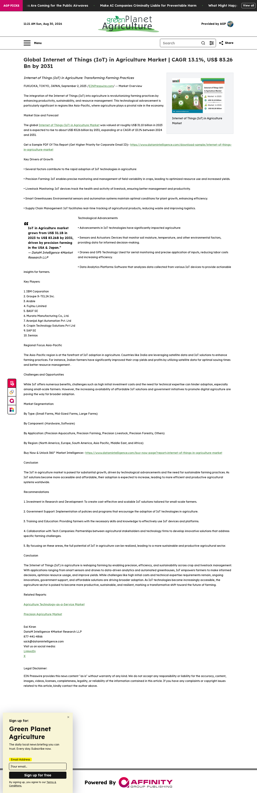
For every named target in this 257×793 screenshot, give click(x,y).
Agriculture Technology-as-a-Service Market (54, 604)
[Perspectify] (12, 392)
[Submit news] (12, 383)
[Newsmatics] (12, 409)
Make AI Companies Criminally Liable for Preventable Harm (148, 5)
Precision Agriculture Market (43, 614)
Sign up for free (37, 775)
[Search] (203, 43)
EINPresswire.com (101, 86)
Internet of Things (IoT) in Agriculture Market (69, 125)
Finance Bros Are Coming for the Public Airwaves (48, 5)
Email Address (20, 759)
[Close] (68, 717)
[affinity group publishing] (12, 400)
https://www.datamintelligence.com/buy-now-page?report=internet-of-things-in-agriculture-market (153, 452)
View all (248, 5)
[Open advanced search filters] (211, 43)
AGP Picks (11, 5)
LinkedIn (30, 651)
